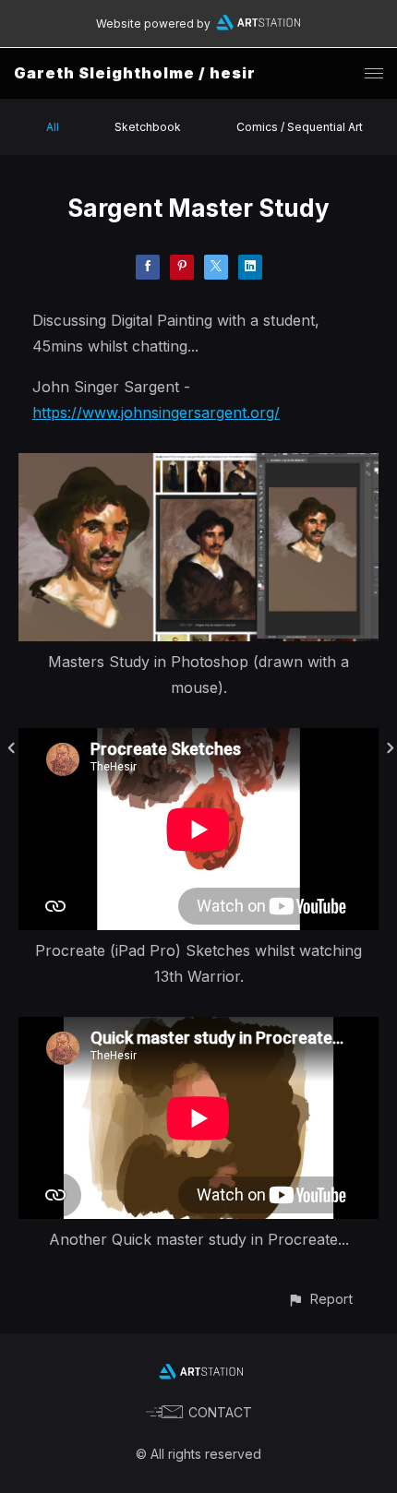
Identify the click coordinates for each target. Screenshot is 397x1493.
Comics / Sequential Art (299, 127)
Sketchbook (147, 127)
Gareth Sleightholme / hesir (135, 73)
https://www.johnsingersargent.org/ (156, 412)
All (52, 127)
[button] (320, 1299)
